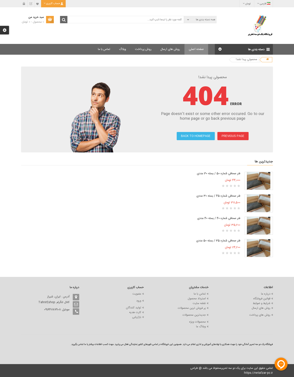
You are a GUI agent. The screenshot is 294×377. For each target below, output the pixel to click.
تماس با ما (200, 294)
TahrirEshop (46, 302)
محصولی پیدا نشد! (246, 59)
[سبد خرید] (24, 3)
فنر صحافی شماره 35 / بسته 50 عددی (218, 240)
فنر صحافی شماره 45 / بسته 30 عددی (218, 196)
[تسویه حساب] (31, 3)
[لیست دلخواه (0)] (38, 3)
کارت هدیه (135, 312)
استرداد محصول (197, 298)
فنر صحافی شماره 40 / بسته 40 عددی (218, 218)
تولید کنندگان (133, 307)
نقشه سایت (199, 303)
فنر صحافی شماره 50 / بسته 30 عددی (218, 173)
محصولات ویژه (197, 322)
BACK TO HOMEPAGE (195, 136)
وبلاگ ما (201, 326)
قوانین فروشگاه (261, 298)
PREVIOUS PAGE (233, 136)
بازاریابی (136, 317)
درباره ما (265, 294)
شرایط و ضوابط (261, 303)
